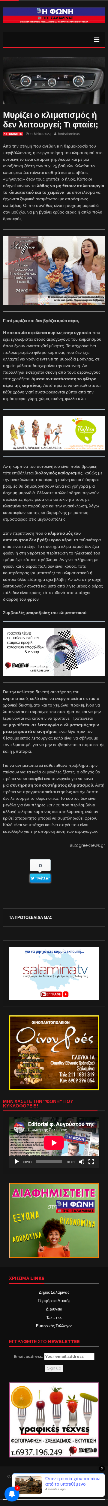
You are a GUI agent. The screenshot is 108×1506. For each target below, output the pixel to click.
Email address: (29, 1356)
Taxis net (54, 1317)
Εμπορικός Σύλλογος (54, 1326)
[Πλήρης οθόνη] (91, 1162)
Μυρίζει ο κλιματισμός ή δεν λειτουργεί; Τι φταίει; (50, 120)
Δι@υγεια (54, 1309)
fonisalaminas (69, 134)
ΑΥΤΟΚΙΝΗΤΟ (13, 134)
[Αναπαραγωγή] (17, 1162)
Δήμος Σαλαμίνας (54, 1292)
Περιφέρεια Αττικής (54, 1300)
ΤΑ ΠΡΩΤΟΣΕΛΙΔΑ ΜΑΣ (30, 917)
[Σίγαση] (82, 1162)
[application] (54, 1142)
